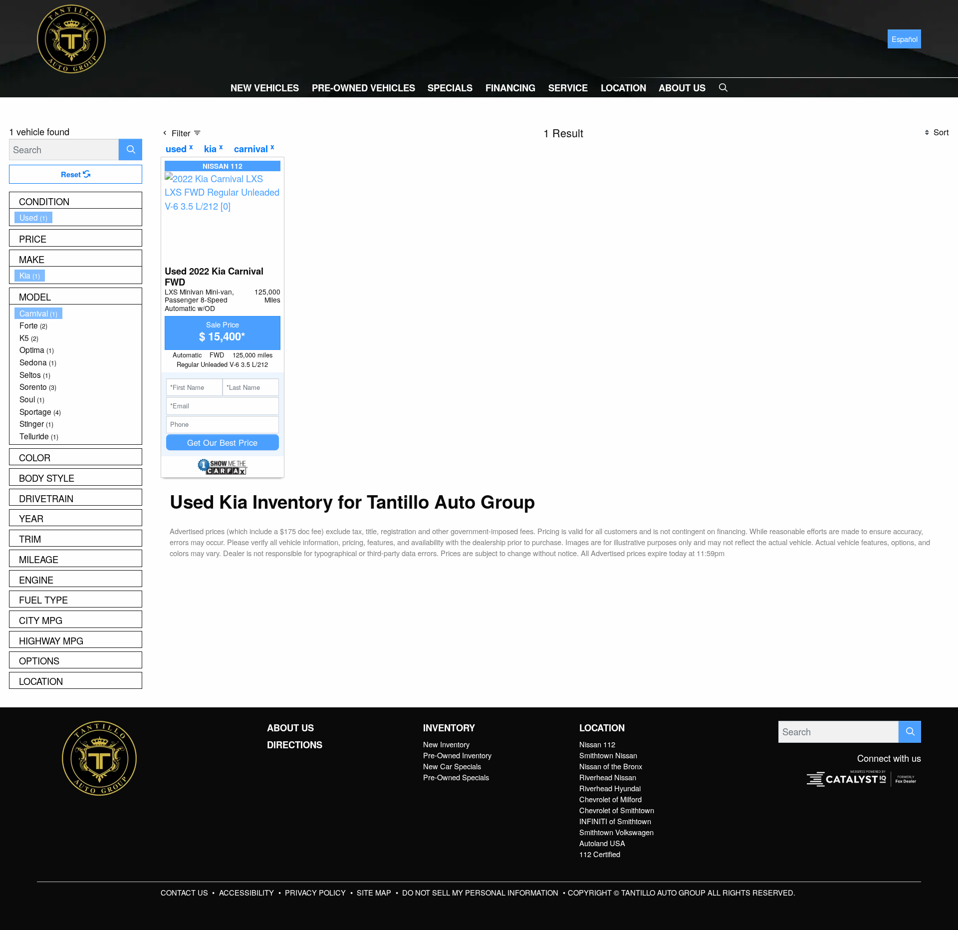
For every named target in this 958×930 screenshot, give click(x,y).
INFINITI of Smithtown (615, 821)
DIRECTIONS (294, 745)
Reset (72, 174)
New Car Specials (452, 766)
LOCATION (602, 728)
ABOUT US (290, 728)
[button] (264, 87)
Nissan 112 (597, 744)
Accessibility (247, 892)
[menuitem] (78, 217)
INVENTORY (449, 728)
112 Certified (599, 854)
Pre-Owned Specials (456, 777)
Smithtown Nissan (608, 755)
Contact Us (185, 892)
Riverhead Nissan (607, 777)
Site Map (375, 892)
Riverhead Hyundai (610, 788)
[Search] (130, 149)
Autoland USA (602, 843)
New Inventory (446, 744)
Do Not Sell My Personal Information (481, 892)
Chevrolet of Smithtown (616, 810)
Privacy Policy (316, 892)
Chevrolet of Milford (610, 799)
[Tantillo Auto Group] (71, 37)
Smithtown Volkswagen (616, 832)
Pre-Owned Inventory (457, 755)
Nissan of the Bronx (610, 766)
